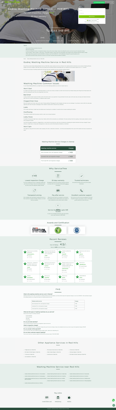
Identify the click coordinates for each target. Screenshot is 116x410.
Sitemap (67, 408)
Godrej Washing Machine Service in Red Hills (35, 58)
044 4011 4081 (110, 2)
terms (98, 19)
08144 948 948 (59, 31)
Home (25, 58)
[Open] (2, 2)
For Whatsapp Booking (99, 2)
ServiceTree (56, 408)
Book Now (92, 16)
